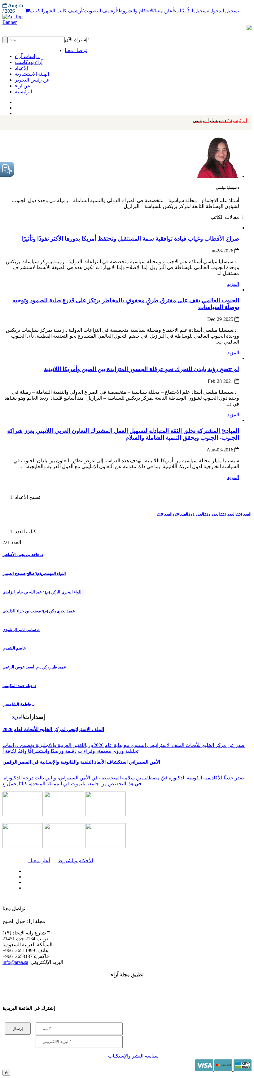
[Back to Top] (6, 1073)
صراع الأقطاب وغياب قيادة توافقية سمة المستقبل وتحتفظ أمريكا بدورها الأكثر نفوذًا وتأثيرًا (130, 238)
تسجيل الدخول (224, 10)
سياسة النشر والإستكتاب (133, 1055)
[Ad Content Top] (127, 19)
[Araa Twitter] (15, 106)
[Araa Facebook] (23, 870)
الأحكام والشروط (75, 860)
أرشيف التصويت (100, 10)
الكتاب (36, 10)
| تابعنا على (76, 888)
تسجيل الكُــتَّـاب (191, 10)
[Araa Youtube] (15, 112)
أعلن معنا (164, 10)
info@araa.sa (15, 962)
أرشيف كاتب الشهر (62, 10)
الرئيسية (220, 120)
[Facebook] (14, 101)
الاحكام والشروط (135, 10)
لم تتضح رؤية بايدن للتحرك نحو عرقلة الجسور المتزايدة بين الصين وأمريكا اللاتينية (141, 369)
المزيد (233, 284)
